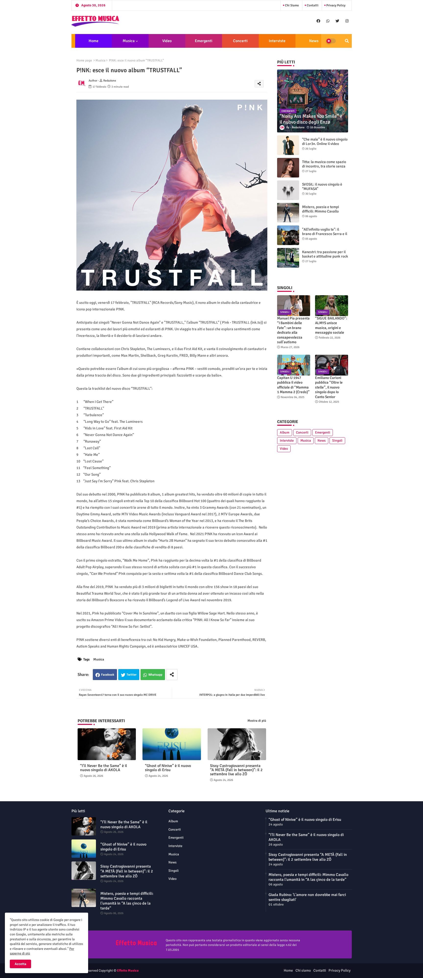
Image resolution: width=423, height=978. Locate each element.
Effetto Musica (128, 970)
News (313, 40)
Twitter (132, 675)
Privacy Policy (335, 5)
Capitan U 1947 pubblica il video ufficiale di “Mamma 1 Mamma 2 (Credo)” (293, 385)
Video (167, 40)
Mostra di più (256, 721)
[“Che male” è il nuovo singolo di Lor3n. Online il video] (288, 145)
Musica (129, 40)
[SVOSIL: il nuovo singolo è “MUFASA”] (288, 190)
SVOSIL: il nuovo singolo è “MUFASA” (322, 186)
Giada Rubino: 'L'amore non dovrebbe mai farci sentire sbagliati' (307, 897)
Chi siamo (291, 5)
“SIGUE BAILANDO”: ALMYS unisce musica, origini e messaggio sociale (331, 325)
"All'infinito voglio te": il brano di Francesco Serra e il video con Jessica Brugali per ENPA (325, 236)
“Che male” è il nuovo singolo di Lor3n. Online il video (325, 141)
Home (93, 40)
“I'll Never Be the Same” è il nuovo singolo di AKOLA (103, 768)
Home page (84, 60)
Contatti (312, 5)
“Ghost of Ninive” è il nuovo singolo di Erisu (168, 768)
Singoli (337, 440)
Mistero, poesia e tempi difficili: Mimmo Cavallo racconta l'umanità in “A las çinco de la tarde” (323, 213)
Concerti (240, 40)
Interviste (277, 40)
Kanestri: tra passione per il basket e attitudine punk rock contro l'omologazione (325, 256)
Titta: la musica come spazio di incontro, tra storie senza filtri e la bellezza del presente (324, 168)
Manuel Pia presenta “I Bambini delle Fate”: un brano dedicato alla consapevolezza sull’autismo (293, 330)
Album (284, 432)
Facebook (107, 675)
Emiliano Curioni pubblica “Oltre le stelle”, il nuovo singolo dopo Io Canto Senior (329, 387)
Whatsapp (155, 675)
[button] (347, 41)
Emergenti (203, 40)
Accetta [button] (20, 964)
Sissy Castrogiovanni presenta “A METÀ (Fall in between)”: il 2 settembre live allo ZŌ (236, 770)
